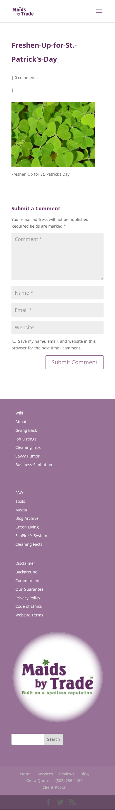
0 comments (26, 77)
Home (26, 773)
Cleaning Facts (28, 544)
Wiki (19, 413)
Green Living (27, 527)
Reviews (66, 773)
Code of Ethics (28, 606)
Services (45, 773)
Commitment (27, 580)
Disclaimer (25, 563)
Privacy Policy (27, 598)
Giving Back (26, 430)
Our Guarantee (29, 589)
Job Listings (26, 439)
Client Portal (54, 787)
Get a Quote (37, 780)
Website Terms (29, 615)
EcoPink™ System (31, 535)
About (21, 421)
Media (21, 510)
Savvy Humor (27, 456)
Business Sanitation (33, 464)
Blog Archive (27, 518)
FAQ (19, 492)
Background (26, 572)
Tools (20, 501)
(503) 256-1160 (69, 780)
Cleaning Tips (28, 447)
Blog (84, 773)
